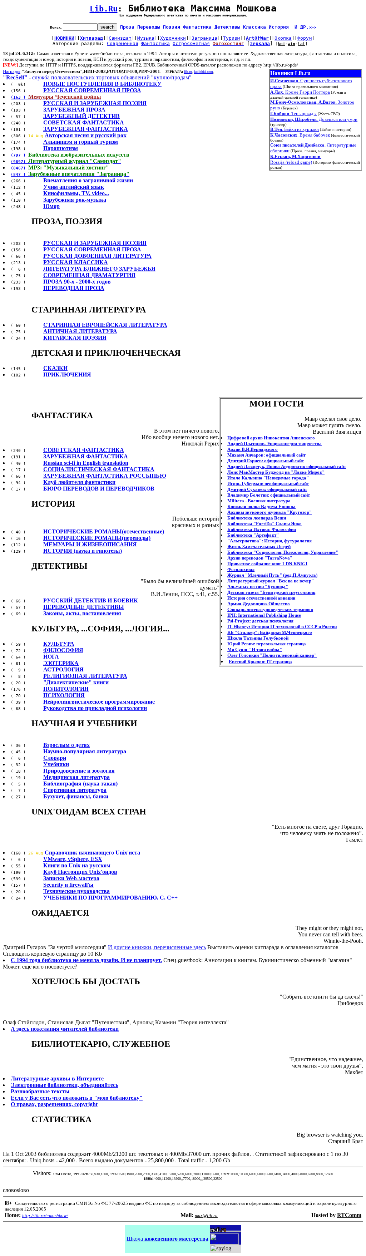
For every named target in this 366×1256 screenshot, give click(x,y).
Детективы (227, 27)
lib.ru (188, 72)
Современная (122, 43)
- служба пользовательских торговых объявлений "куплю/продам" (97, 77)
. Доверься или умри (313, 119)
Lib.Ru (104, 8)
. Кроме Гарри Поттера (300, 92)
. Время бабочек (300, 135)
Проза (127, 27)
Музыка (145, 38)
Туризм (231, 38)
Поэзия (171, 27)
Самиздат (120, 38)
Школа (167, 1239)
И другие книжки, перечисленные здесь (157, 947)
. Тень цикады (293, 113)
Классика (254, 27)
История (279, 27)
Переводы (148, 27)
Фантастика (197, 27)
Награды (11, 71)
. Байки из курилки (294, 129)
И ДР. (305, 27)
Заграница (204, 38)
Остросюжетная (191, 43)
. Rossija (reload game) (295, 159)
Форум (304, 38)
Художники (173, 38)
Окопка (283, 38)
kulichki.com (203, 72)
